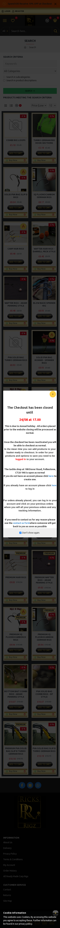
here (51, 476)
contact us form (21, 523)
